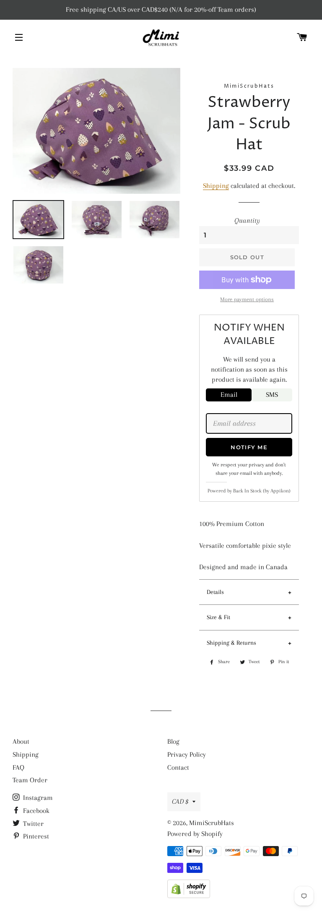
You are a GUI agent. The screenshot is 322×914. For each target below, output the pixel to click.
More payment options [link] (247, 299)
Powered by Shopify (195, 834)
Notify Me (249, 447)
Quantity (247, 220)
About (21, 741)
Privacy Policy (186, 754)
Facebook (35, 811)
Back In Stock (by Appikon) (262, 491)
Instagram (37, 798)
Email (229, 394)
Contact (178, 767)
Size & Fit (218, 617)
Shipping (216, 186)
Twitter (32, 824)
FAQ (18, 767)
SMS (272, 394)
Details (215, 592)
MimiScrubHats (211, 823)
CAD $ (180, 801)
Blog (173, 741)
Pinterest (35, 836)
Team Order (30, 780)
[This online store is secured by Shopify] (188, 896)
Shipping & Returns (231, 642)
